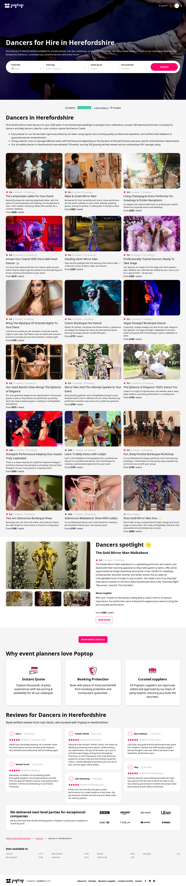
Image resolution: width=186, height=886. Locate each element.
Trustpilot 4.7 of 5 (38, 881)
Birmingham (11, 857)
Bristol (100, 853)
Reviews (92, 881)
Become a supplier (107, 881)
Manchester (57, 853)
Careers (138, 881)
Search (164, 5)
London (9, 853)
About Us (81, 881)
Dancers (39, 838)
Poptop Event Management (18, 838)
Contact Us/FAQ (125, 881)
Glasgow (147, 853)
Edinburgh (102, 857)
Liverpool (56, 857)
